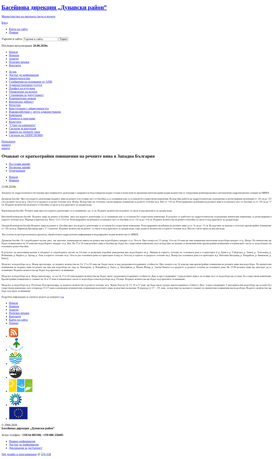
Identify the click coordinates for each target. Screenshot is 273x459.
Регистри (15, 105)
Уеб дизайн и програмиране (19, 454)
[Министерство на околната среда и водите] (15, 363)
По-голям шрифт (19, 164)
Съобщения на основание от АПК (30, 81)
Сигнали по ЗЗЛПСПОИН (26, 135)
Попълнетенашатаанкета (8, 145)
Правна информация (22, 441)
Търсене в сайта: (11, 39)
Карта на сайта (18, 29)
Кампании (15, 115)
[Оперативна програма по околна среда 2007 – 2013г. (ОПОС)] (20, 391)
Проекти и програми (22, 118)
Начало (13, 52)
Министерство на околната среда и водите (28, 16)
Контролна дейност (21, 101)
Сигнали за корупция (22, 128)
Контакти (15, 65)
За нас (13, 71)
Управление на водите (23, 91)
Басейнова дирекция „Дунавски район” (54, 7)
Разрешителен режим (22, 98)
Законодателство (19, 78)
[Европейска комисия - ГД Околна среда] (18, 418)
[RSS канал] (13, 336)
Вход (4, 22)
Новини (14, 55)
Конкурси (15, 121)
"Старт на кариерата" (22, 125)
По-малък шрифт (19, 167)
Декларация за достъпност (25, 448)
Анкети (14, 58)
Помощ (13, 32)
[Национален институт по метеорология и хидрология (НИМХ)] (15, 377)
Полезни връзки (19, 62)
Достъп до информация (24, 75)
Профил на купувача (22, 88)
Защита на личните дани (24, 131)
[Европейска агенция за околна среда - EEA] (15, 404)
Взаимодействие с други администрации (35, 111)
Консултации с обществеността (29, 108)
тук (62, 296)
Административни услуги (25, 85)
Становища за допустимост (26, 95)
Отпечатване (17, 170)
